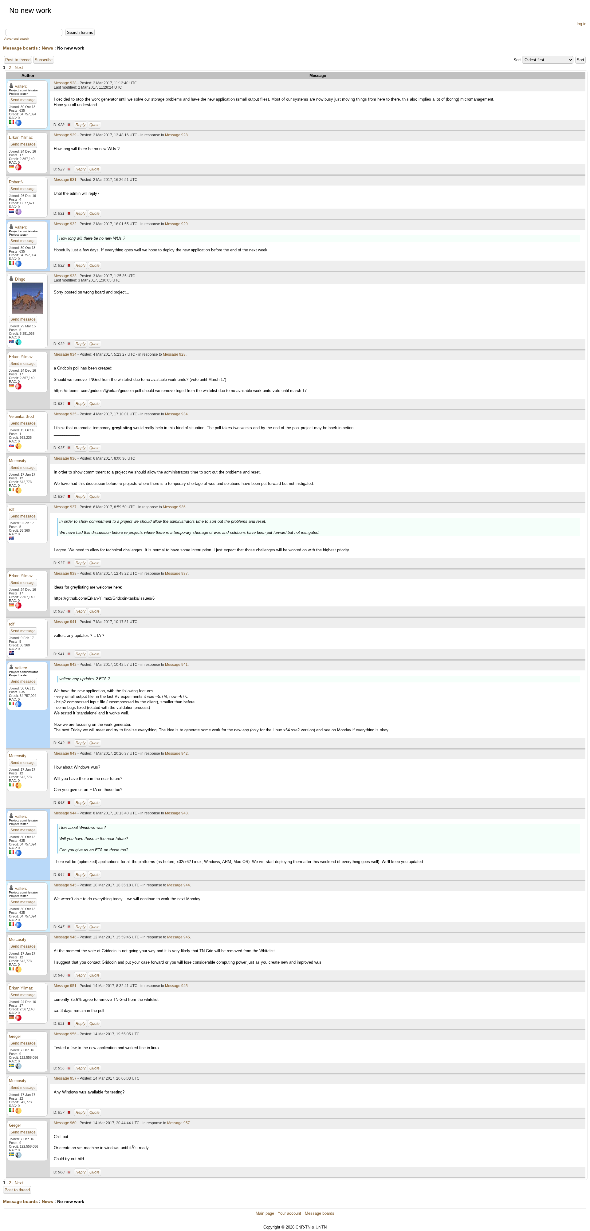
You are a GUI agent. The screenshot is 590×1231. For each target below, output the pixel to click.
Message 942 (65, 664)
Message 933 (65, 276)
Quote (94, 125)
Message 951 (65, 986)
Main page (265, 1213)
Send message (23, 100)
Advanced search (16, 38)
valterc (21, 86)
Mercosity (17, 460)
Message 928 (65, 83)
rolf (11, 509)
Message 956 (65, 1034)
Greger (15, 1036)
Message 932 (65, 224)
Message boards (20, 48)
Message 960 (65, 1123)
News (47, 48)
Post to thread (17, 60)
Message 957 (65, 1078)
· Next (17, 67)
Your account (289, 1213)
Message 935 (65, 414)
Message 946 (65, 937)
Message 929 (65, 135)
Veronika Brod (21, 416)
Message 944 (65, 813)
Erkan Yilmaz (21, 137)
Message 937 (65, 507)
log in (581, 24)
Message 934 (65, 354)
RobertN (16, 182)
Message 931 (65, 180)
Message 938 (65, 573)
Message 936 (65, 458)
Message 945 (65, 885)
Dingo (20, 279)
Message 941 (65, 622)
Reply (80, 125)
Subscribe (44, 60)
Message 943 (65, 753)
